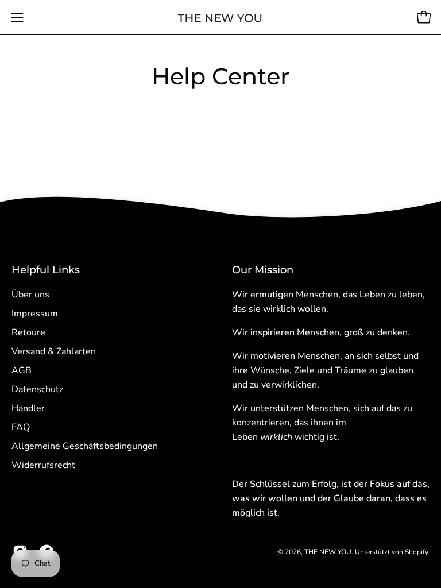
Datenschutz (37, 389)
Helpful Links (45, 270)
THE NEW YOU (327, 551)
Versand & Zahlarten (53, 351)
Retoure (28, 332)
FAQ (20, 427)
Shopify (416, 551)
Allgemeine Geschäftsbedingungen (84, 446)
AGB (21, 370)
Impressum (34, 313)
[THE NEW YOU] (220, 17)
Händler (28, 408)
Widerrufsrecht (43, 465)
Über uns (30, 294)
